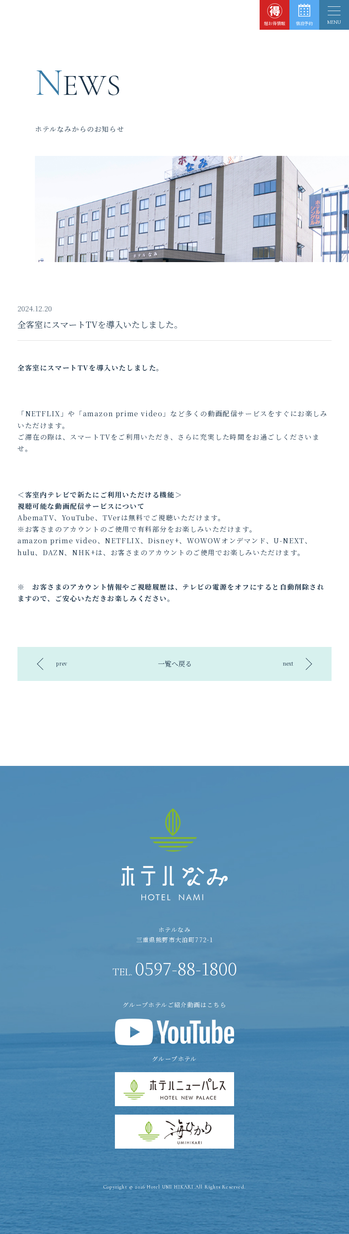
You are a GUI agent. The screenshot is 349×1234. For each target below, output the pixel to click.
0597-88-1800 (174, 968)
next (288, 663)
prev (61, 663)
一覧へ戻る (175, 664)
